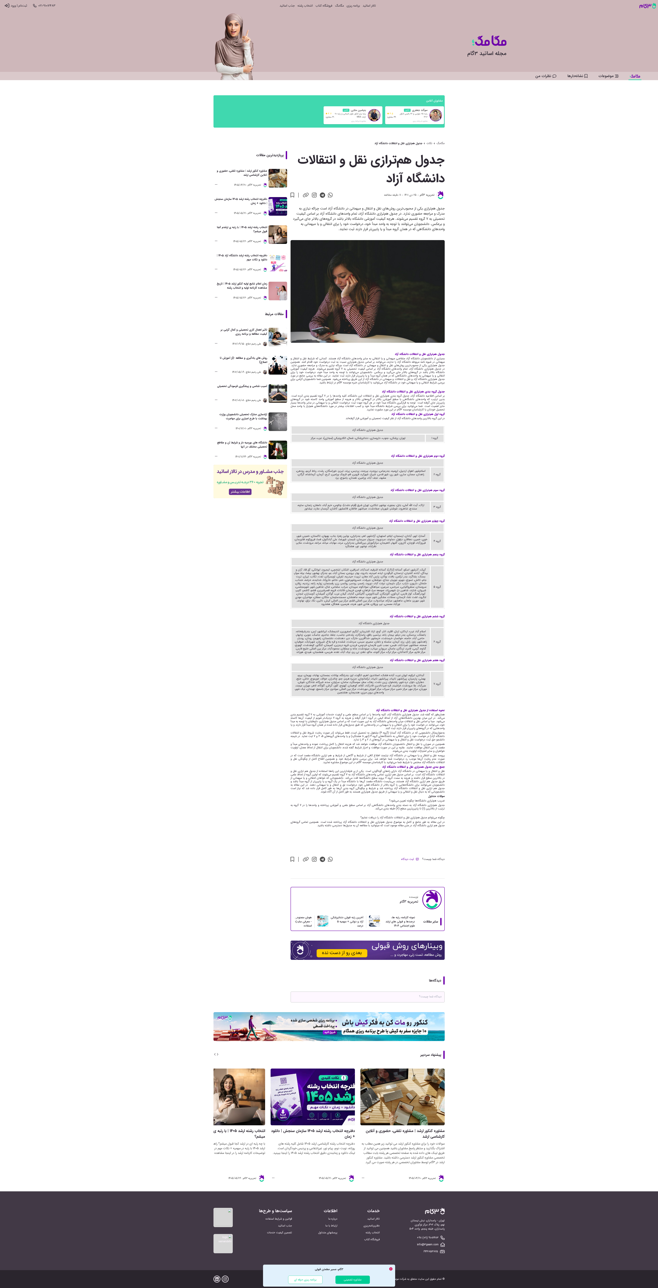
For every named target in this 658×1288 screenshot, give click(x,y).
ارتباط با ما (331, 1226)
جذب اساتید (287, 5)
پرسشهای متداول (327, 1232)
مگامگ (339, 5)
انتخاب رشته (305, 5)
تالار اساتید (369, 5)
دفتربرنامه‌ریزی (371, 1226)
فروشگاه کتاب (323, 5)
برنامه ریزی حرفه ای (305, 1280)
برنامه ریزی (353, 5)
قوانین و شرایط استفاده (279, 1219)
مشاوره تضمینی (352, 1280)
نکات (429, 143)
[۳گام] (647, 6)
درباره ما (332, 1219)
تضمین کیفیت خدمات (279, 1232)
